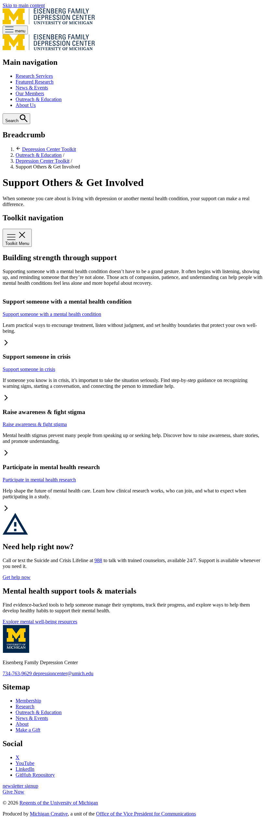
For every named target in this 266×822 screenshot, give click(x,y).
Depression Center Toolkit (49, 149)
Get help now (16, 577)
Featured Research (35, 82)
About (22, 724)
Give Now (13, 791)
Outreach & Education (39, 99)
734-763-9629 (18, 673)
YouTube (25, 763)
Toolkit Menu (17, 243)
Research (25, 706)
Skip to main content (24, 5)
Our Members (30, 93)
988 (98, 560)
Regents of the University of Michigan (58, 802)
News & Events (32, 87)
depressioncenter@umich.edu (63, 673)
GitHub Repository (35, 775)
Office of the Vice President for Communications (146, 813)
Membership (28, 700)
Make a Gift (28, 730)
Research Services (34, 76)
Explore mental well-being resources (40, 621)
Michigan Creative (49, 813)
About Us (26, 105)
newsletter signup (20, 786)
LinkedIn (25, 769)
